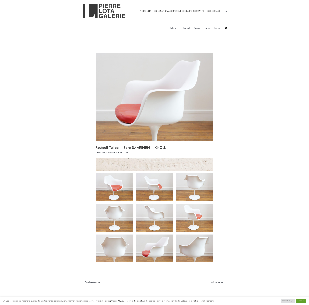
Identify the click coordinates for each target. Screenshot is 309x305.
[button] (226, 10)
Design (217, 28)
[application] (177, 28)
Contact (186, 28)
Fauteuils (101, 152)
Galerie (173, 28)
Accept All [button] (301, 301)
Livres (207, 28)
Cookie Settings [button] (287, 301)
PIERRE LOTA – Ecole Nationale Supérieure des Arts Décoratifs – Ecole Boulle (180, 11)
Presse (197, 28)
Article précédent (91, 282)
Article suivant (219, 282)
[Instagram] (226, 28)
